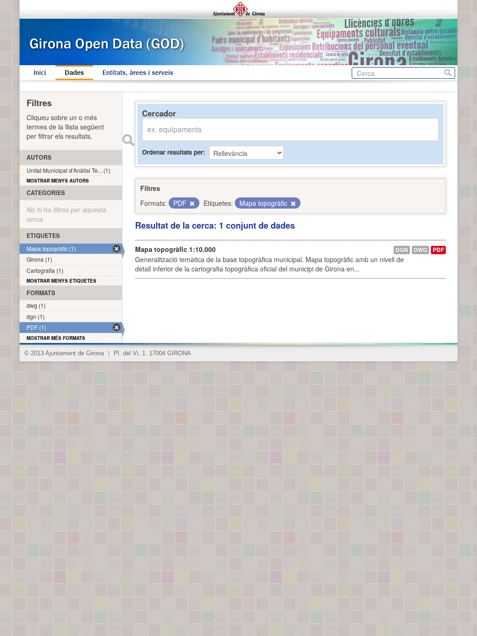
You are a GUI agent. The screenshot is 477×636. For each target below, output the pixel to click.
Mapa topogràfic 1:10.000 (175, 249)
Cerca (448, 73)
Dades (74, 72)
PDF (438, 250)
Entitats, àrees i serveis (137, 72)
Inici (40, 72)
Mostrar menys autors (58, 180)
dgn (401, 250)
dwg (420, 250)
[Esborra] (191, 203)
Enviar (128, 140)
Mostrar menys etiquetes (61, 280)
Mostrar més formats (56, 338)
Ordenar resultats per (172, 152)
